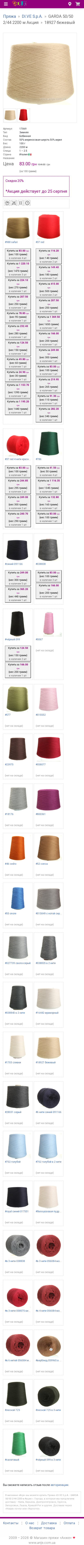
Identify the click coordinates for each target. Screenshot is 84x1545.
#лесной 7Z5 (12, 1410)
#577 (8, 714)
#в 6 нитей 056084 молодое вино (24, 1360)
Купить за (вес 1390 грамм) (18, 390)
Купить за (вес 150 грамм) (18, 348)
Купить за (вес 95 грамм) (18, 317)
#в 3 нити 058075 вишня (19, 1310)
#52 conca (42, 863)
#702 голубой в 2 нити (48, 1161)
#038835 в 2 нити (46, 963)
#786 (38, 459)
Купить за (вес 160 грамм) (49, 503)
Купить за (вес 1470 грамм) (18, 269)
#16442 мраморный (47, 1012)
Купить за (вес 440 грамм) (18, 595)
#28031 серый (13, 1112)
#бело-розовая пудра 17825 (52, 1211)
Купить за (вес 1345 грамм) (49, 486)
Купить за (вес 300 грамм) (49, 356)
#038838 (41, 564)
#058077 (41, 764)
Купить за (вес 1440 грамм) (18, 407)
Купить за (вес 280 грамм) (18, 332)
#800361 (41, 814)
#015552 (41, 714)
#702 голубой (13, 1161)
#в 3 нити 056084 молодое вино (54, 1261)
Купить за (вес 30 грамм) (18, 376)
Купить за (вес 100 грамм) (18, 254)
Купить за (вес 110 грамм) (49, 400)
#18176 (9, 814)
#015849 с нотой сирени (50, 913)
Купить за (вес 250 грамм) (18, 302)
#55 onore (10, 913)
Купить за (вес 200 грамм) (49, 339)
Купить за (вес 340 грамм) (49, 414)
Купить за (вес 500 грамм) (49, 289)
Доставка (49, 1523)
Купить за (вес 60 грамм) (18, 363)
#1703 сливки (13, 1062)
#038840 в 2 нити (15, 1012)
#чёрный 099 (12, 639)
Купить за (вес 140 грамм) (49, 256)
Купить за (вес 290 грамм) (18, 519)
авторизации (59, 1485)
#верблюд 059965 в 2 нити (51, 1360)
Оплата (69, 1523)
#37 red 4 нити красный (18, 459)
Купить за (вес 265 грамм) (49, 385)
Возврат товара (42, 1528)
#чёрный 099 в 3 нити (48, 1459)
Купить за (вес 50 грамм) (49, 471)
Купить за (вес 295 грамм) (18, 486)
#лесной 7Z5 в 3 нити (48, 1410)
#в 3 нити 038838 (15, 1261)
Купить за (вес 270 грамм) (18, 286)
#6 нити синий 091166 (48, 1112)
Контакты (10, 1523)
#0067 (39, 639)
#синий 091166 (14, 564)
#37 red (40, 242)
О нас (29, 1523)
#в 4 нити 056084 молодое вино (54, 1310)
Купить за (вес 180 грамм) (49, 273)
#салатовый (12, 1459)
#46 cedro (10, 863)
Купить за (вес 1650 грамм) (49, 322)
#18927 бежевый (46, 1062)
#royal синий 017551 (17, 1211)
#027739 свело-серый (18, 963)
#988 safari (11, 242)
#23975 (9, 764)
